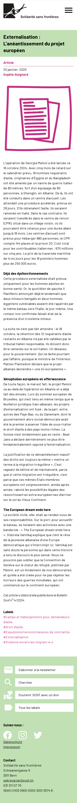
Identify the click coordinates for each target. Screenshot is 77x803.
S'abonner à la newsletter (37, 670)
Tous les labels (29, 707)
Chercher (25, 682)
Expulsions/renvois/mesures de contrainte (38, 632)
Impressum (11, 747)
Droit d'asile (14, 627)
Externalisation (17, 637)
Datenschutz (12, 742)
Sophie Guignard (15, 74)
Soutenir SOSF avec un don (39, 695)
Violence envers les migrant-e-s (29, 642)
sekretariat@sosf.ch (18, 780)
